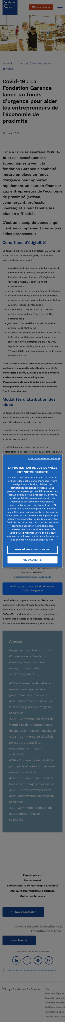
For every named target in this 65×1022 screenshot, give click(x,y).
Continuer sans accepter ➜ (44, 458)
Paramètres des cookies (32, 549)
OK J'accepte (32, 559)
